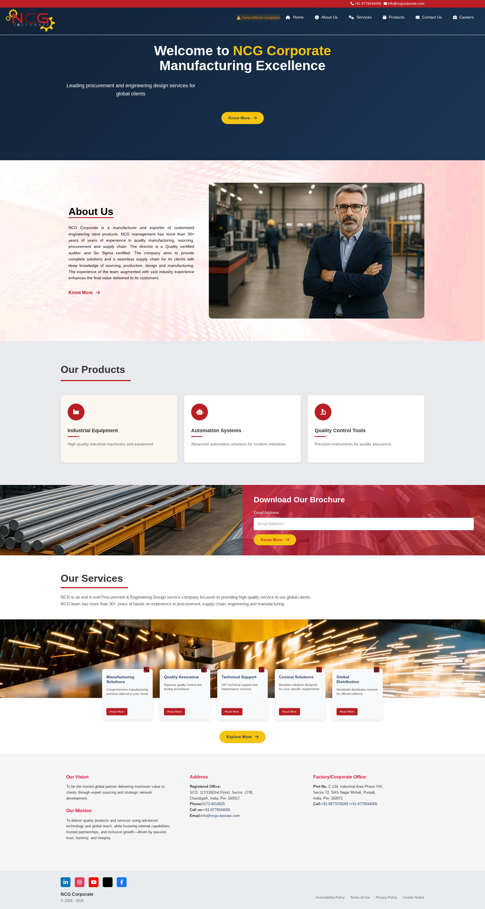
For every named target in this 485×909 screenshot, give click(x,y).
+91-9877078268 (334, 804)
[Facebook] (122, 882)
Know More (239, 118)
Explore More (240, 736)
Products (396, 17)
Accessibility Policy (330, 897)
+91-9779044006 (216, 810)
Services (364, 17)
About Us (329, 17)
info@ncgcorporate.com (220, 816)
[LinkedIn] (65, 882)
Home (298, 17)
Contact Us (432, 17)
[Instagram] (79, 882)
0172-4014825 (213, 804)
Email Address (266, 512)
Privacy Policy (386, 897)
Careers (466, 17)
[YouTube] (94, 882)
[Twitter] (108, 882)
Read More (117, 711)
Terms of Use (360, 897)
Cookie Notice (413, 897)
